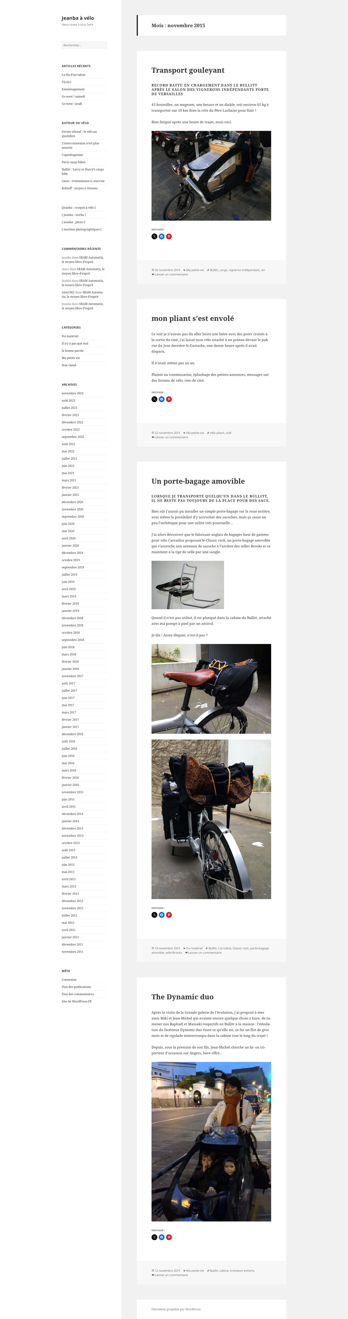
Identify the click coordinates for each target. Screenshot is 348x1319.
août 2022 (68, 444)
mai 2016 (68, 763)
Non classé (69, 365)
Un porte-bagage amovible (198, 481)
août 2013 (68, 850)
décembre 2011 (72, 944)
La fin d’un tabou (73, 75)
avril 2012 (69, 930)
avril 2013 (69, 879)
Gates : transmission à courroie (83, 181)
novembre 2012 (72, 908)
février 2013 (70, 894)
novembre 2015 (72, 792)
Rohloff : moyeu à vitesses (80, 188)
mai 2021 (68, 473)
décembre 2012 (72, 901)
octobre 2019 (71, 560)
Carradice (224, 948)
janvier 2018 (70, 669)
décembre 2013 (72, 828)
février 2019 (70, 604)
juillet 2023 (69, 408)
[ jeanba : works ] (74, 215)
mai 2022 (68, 451)
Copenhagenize (72, 155)
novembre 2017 (72, 676)
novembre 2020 (72, 509)
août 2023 (68, 400)
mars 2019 (69, 596)
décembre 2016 (72, 734)
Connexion (69, 980)
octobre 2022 (71, 430)
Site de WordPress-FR (77, 1001)
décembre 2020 (72, 502)
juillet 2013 (69, 857)
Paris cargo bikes (73, 162)
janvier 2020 (70, 546)
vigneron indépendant (244, 270)
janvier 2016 (70, 785)
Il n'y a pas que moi (75, 343)
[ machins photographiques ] (82, 229)
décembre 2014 (72, 814)
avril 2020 (69, 538)
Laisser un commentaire (171, 274)
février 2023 (70, 415)
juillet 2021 (69, 459)
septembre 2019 (73, 567)
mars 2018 (69, 654)
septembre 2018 (73, 640)
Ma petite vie (71, 358)
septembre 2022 (73, 437)
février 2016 (70, 778)
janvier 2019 (70, 611)
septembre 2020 (73, 517)
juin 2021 (68, 466)
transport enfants (242, 1271)
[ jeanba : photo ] (73, 222)
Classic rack (241, 948)
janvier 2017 (70, 727)
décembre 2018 (72, 618)
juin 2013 (68, 865)
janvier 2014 (70, 821)
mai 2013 (68, 872)
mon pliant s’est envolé (193, 318)
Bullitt (214, 270)
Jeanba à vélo (78, 18)
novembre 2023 (72, 393)
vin (263, 270)
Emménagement (73, 89)
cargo (223, 270)
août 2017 (68, 683)
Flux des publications (76, 987)
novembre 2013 (72, 836)
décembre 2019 (72, 553)
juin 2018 (68, 647)
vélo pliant (217, 433)
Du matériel (70, 336)
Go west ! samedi (73, 96)
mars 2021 (69, 480)
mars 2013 (69, 886)
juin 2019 (68, 582)
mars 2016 (69, 770)
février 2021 (70, 488)
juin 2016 (68, 756)
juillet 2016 (69, 749)
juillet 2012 (69, 915)
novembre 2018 (72, 625)
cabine (224, 1271)
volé (228, 433)
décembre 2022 (72, 422)
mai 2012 (68, 923)
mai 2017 (68, 705)
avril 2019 (69, 589)
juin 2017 (68, 698)
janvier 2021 (70, 495)
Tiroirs (66, 82)
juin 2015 (68, 799)
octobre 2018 (71, 633)
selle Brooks (173, 953)
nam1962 (68, 292)
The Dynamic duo (183, 996)
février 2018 (70, 662)
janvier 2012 (70, 937)
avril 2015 (69, 807)
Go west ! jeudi (72, 104)
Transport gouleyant (188, 70)
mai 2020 (68, 531)
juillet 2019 (69, 575)
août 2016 (68, 741)
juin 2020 (68, 524)
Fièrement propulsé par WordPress (176, 1309)
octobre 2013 (71, 843)
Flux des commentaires (78, 994)
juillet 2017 (69, 691)
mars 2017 (69, 712)
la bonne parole (73, 351)
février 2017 (70, 720)
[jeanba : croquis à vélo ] (79, 208)
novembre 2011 (72, 952)
